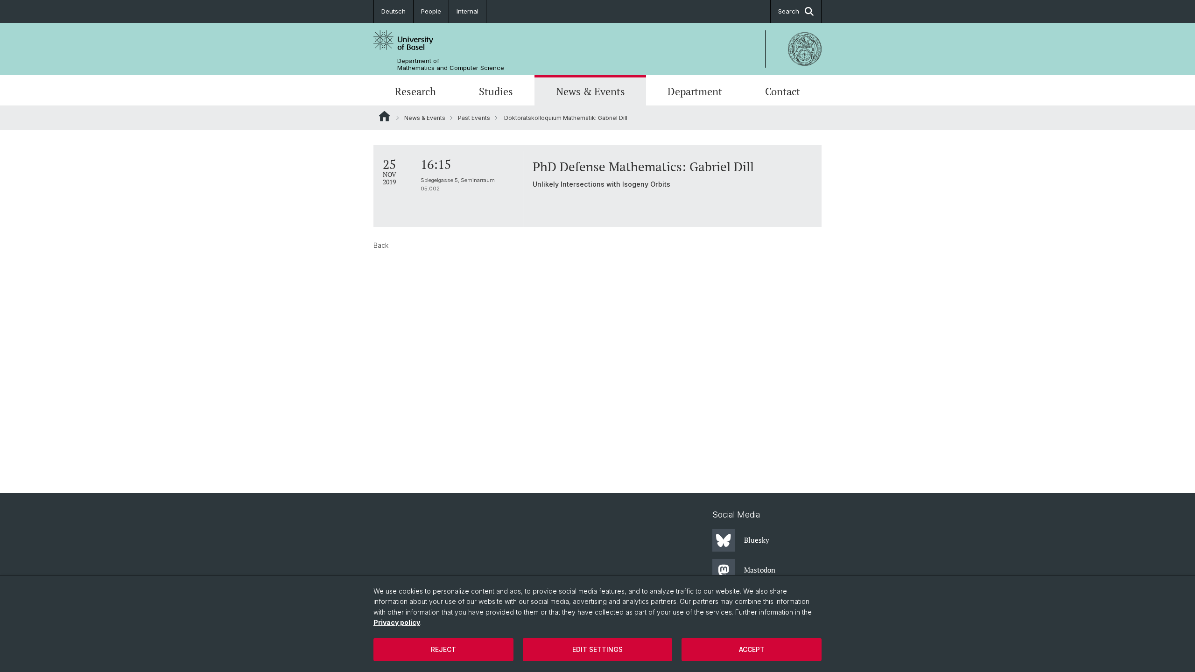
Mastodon (759, 569)
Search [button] (788, 11)
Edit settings (597, 649)
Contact (782, 91)
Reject (443, 649)
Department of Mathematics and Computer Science (450, 64)
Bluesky (756, 540)
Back (380, 245)
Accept (752, 649)
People (431, 11)
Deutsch (393, 11)
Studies (496, 91)
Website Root (384, 116)
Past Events (474, 117)
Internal (467, 11)
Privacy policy (396, 622)
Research (415, 91)
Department (695, 91)
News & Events (590, 91)
